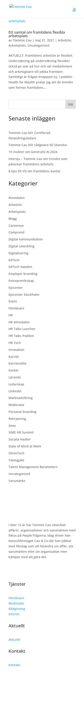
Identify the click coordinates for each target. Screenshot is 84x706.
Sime (12, 425)
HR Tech (15, 343)
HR (11, 315)
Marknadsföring (21, 398)
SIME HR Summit (21, 432)
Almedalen (17, 198)
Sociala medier (20, 439)
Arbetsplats (17, 45)
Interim (14, 614)
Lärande (15, 377)
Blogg (13, 218)
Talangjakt (16, 460)
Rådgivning (17, 609)
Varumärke (17, 481)
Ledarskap (16, 384)
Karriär (14, 356)
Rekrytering (17, 419)
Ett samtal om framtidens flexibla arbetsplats (37, 34)
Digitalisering (18, 253)
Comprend (16, 232)
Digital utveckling (21, 246)
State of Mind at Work (25, 446)
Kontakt (14, 665)
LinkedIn (15, 391)
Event (13, 301)
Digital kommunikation (26, 239)
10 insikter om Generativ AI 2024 (33, 152)
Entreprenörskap (21, 281)
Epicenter (16, 287)
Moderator (16, 405)
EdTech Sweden (20, 267)
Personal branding (23, 412)
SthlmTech (16, 453)
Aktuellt (14, 639)
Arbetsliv (64, 40)
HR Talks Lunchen (22, 329)
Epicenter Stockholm (24, 294)
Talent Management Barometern (33, 467)
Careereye (16, 225)
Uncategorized (38, 45)
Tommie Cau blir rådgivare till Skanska (38, 145)
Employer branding (23, 274)
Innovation (16, 350)
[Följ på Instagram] (21, 569)
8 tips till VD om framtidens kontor (34, 171)
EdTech (14, 260)
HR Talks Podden (21, 336)
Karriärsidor (18, 363)
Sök (70, 104)
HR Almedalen (19, 322)
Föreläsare (16, 308)
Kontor (14, 370)
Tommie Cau (22, 40)
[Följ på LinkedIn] (12, 569)
